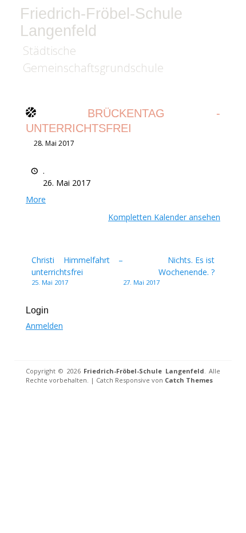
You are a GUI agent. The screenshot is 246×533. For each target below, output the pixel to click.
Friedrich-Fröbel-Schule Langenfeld (101, 22)
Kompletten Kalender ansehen (164, 217)
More (36, 199)
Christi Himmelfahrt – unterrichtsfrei (77, 270)
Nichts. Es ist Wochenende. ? (169, 270)
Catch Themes (189, 380)
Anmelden (44, 325)
